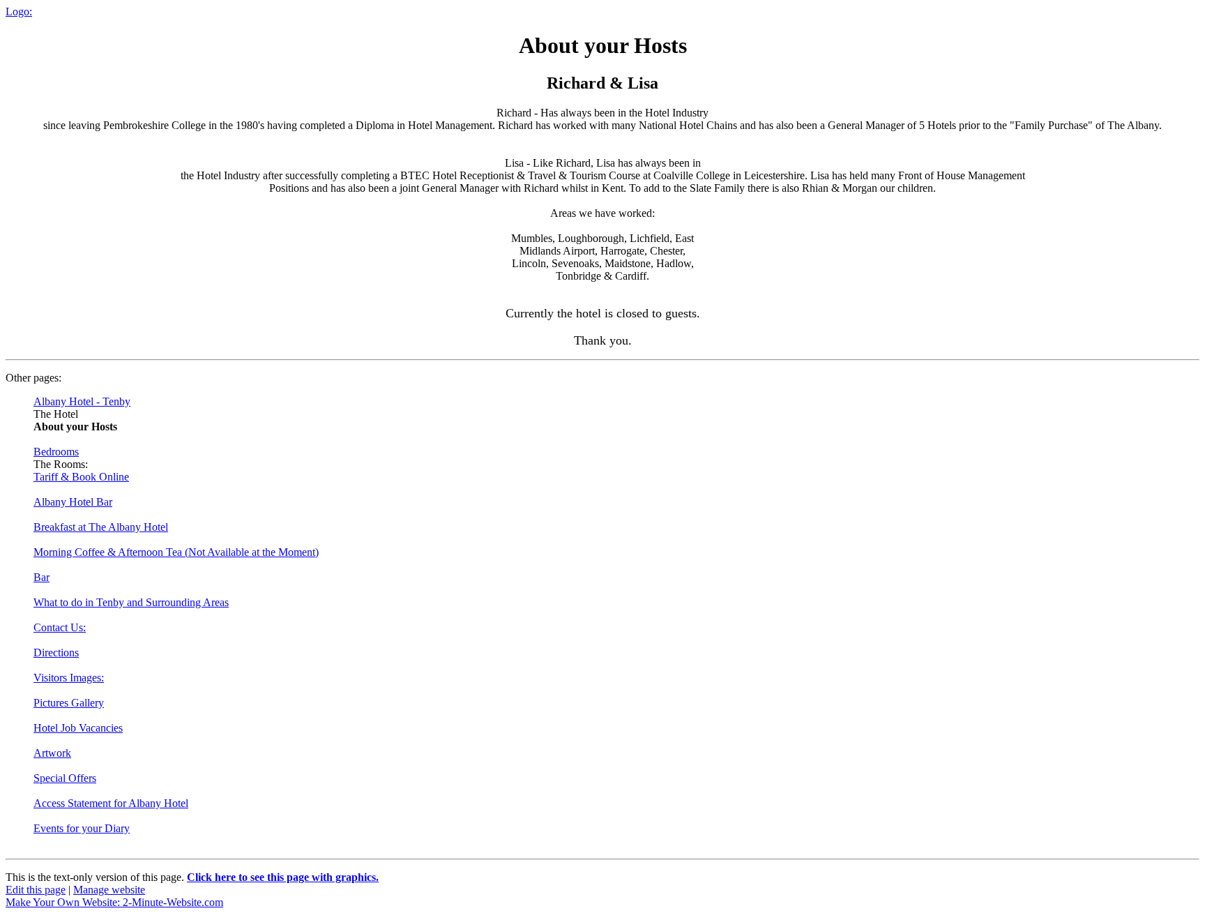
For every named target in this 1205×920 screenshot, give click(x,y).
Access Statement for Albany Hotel (110, 803)
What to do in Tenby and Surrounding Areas (131, 602)
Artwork (52, 753)
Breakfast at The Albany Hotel (100, 527)
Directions (56, 652)
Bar (41, 577)
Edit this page (36, 890)
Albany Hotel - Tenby (81, 401)
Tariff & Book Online (81, 477)
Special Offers (64, 778)
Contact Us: (59, 627)
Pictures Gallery (68, 703)
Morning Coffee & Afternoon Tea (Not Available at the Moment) (176, 552)
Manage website (109, 890)
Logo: (19, 11)
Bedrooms (56, 452)
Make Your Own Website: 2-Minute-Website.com (114, 902)
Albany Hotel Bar (72, 502)
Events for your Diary (81, 828)
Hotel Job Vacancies (78, 728)
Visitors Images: (68, 678)
